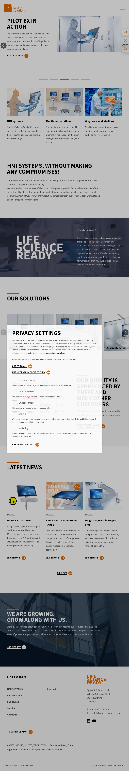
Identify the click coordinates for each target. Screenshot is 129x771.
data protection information (53, 353)
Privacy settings (36, 333)
